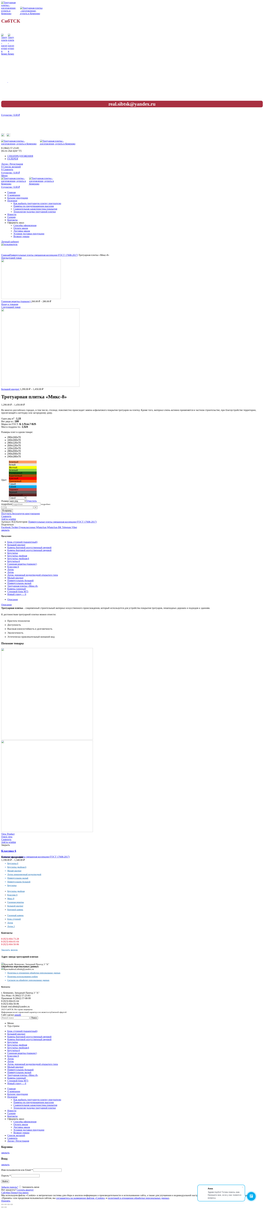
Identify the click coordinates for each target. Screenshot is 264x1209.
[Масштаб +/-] (11, 1204)
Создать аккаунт (25, 1190)
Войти (5, 1181)
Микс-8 (10, 898)
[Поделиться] (5, 1204)
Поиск (34, 1018)
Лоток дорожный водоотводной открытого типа (32, 575)
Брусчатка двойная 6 (16, 867)
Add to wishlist (8, 519)
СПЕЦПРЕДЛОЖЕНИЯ (20, 156)
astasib (18, 1014)
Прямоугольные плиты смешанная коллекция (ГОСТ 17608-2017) (43, 255)
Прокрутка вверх (20, 1192)
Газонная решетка (15, 902)
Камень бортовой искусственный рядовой (29, 547)
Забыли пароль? (9, 1187)
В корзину (7, 510)
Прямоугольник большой (20, 580)
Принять (5, 1201)
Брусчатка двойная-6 (18, 558)
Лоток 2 (11, 926)
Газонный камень (15, 915)
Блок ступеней (14, 919)
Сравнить (6, 516)
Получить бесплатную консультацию (20, 513)
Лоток (10, 569)
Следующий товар (10, 307)
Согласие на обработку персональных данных (28, 980)
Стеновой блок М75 (17, 591)
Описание (12, 599)
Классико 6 (13, 566)
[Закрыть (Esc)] (2, 1204)
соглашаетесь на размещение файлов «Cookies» (80, 1198)
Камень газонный (16, 588)
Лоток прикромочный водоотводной (24, 874)
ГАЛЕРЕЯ (12, 158)
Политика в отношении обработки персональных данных (33, 973)
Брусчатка (12, 553)
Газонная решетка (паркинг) (16, 301)
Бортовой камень (15, 909)
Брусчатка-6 (13, 561)
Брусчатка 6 (12, 863)
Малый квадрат (15, 577)
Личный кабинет (10, 241)
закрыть (5, 530)
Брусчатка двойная (17, 555)
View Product (8, 834)
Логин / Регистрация (18, 1141)
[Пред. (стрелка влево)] (2, 1207)
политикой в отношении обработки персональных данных (138, 1198)
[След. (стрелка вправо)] (5, 1207)
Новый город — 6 (16, 594)
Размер (5, 501)
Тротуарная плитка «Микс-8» (22, 586)
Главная (5, 255)
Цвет (4, 480)
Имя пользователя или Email (17, 1170)
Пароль (6, 1175)
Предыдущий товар (11, 258)
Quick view (7, 836)
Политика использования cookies (22, 976)
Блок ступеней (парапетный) (22, 542)
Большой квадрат (10, 389)
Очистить (32, 501)
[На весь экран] (8, 1204)
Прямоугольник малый (19, 583)
